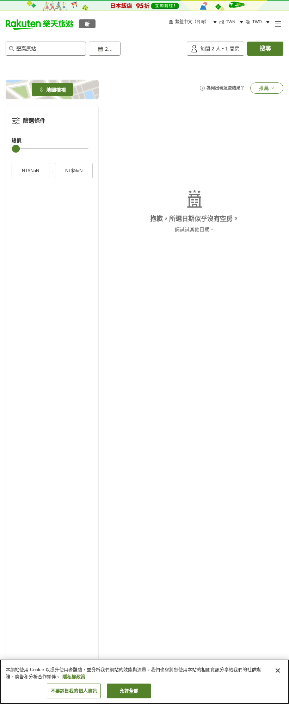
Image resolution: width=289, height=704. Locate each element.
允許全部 (128, 690)
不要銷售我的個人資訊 (74, 690)
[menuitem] (193, 22)
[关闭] (277, 670)
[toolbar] (136, 49)
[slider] (16, 149)
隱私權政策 (73, 676)
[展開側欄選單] (277, 23)
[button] (39, 23)
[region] (144, 681)
